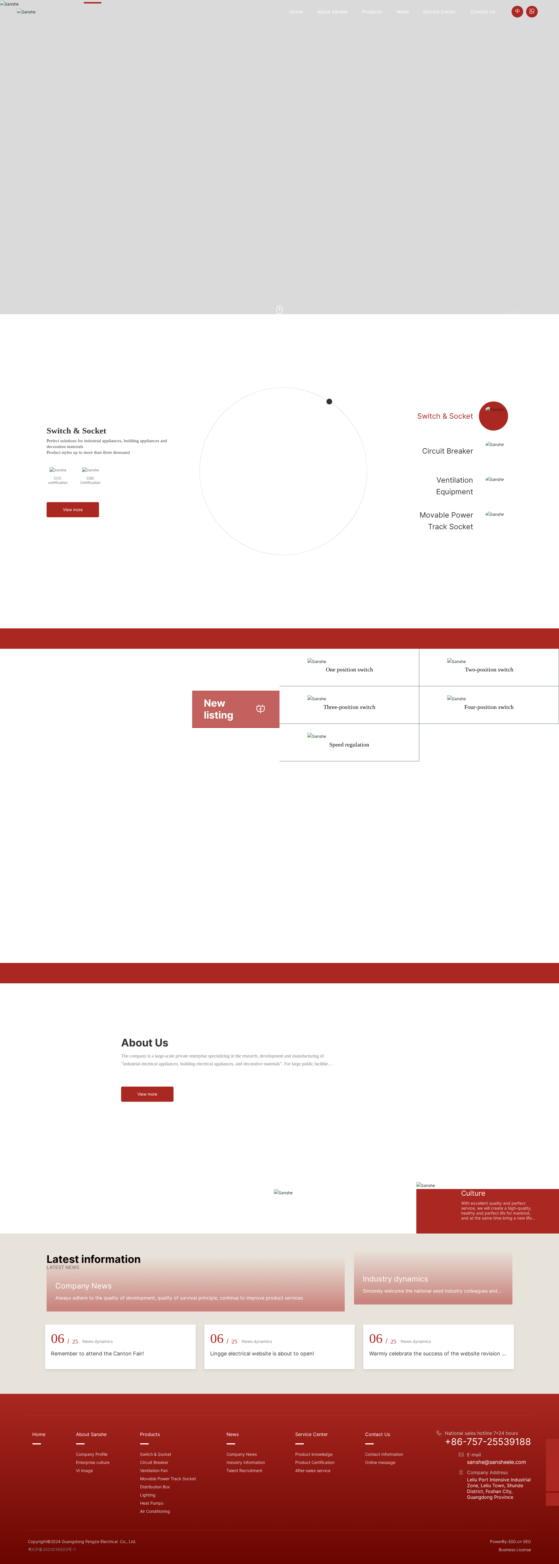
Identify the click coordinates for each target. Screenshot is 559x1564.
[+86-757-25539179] (552, 1458)
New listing (218, 709)
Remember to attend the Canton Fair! (97, 1502)
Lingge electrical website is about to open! (262, 1502)
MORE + (106, 199)
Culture (473, 1192)
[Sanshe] (552, 1445)
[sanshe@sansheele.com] (552, 1471)
